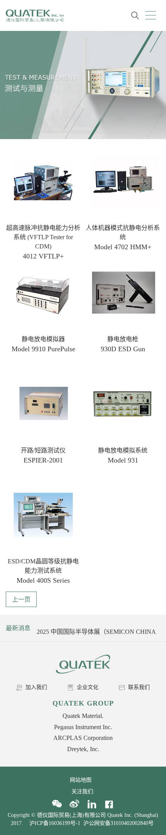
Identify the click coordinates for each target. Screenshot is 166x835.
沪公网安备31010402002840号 (119, 823)
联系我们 (138, 687)
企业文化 (86, 687)
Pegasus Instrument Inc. (83, 727)
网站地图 (83, 780)
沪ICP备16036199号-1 (54, 823)
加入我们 (35, 687)
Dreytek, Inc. (83, 749)
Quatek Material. (83, 716)
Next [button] (153, 628)
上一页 (21, 599)
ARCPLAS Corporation (83, 738)
